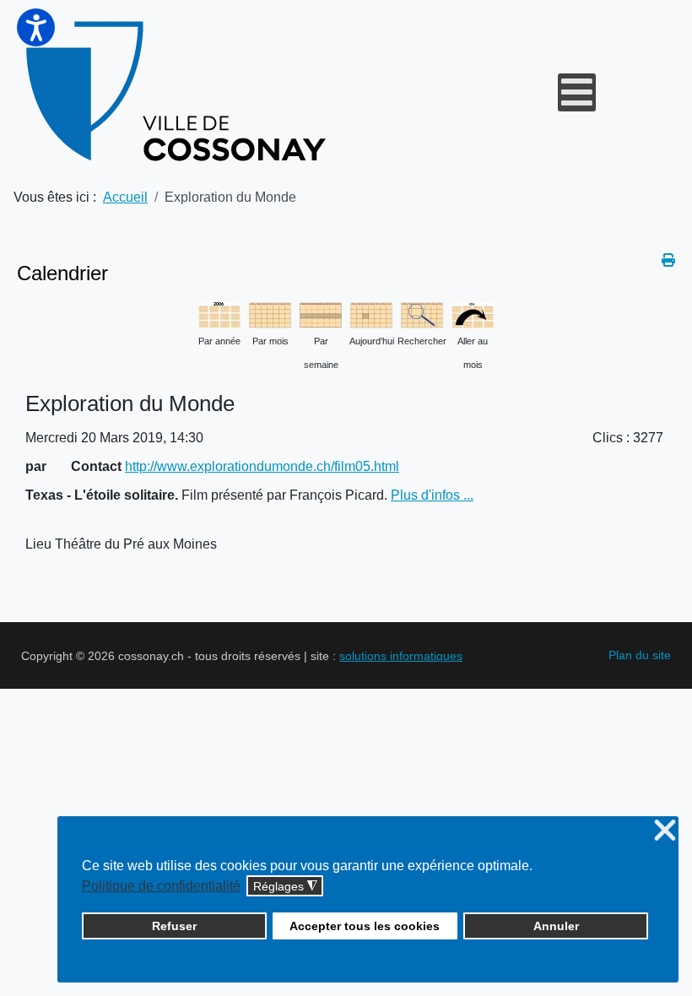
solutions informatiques (400, 656)
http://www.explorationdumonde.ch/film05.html (262, 466)
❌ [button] (665, 831)
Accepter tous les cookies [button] (364, 926)
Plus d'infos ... (432, 495)
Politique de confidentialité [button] (161, 886)
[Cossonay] (178, 92)
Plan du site (639, 655)
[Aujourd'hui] (371, 313)
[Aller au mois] (472, 313)
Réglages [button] (285, 887)
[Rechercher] (422, 313)
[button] (36, 27)
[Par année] (219, 313)
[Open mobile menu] (577, 92)
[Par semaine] (321, 313)
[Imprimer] (668, 260)
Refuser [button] (174, 926)
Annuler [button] (556, 926)
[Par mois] (270, 313)
